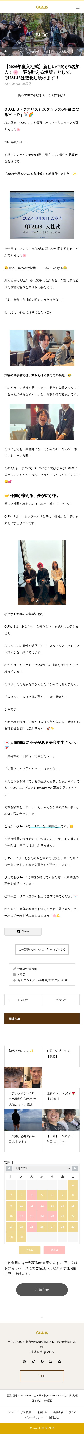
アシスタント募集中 (35, 980)
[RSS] (59, 1361)
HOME (11, 1412)
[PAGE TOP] (42, 1317)
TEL (42, 1376)
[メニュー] (77, 7)
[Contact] (50, 1361)
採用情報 (42, 1412)
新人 (20, 980)
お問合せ (54, 1417)
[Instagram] (25, 1361)
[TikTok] (33, 1361)
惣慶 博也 (31, 968)
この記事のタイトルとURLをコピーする (42, 949)
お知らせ (42, 1290)
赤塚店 (26, 83)
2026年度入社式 (57, 980)
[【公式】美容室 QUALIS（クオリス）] (42, 1332)
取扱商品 (58, 1412)
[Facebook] (42, 1361)
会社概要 (26, 1412)
